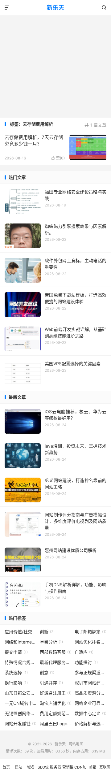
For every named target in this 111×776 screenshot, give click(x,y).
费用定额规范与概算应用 (56, 713)
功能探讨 (86, 662)
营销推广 (67, 770)
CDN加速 (80, 770)
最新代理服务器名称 (56, 662)
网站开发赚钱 (20, 723)
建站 (18, 767)
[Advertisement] (55, 59)
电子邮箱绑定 (90, 631)
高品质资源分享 (90, 693)
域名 (31, 767)
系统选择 (16, 672)
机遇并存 (51, 682)
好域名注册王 (56, 693)
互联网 (104, 767)
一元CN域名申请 (20, 703)
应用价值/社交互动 (20, 631)
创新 (47, 631)
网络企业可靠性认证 (90, 703)
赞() (58, 158)
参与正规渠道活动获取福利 (90, 672)
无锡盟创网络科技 (20, 713)
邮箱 (92, 767)
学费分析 (51, 641)
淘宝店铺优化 (56, 703)
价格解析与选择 (90, 723)
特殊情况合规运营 (20, 662)
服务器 (55, 767)
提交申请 (16, 652)
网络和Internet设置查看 (20, 641)
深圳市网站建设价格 (90, 682)
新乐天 (55, 7)
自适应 (84, 652)
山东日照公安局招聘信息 (20, 693)
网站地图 (75, 744)
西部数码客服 (56, 652)
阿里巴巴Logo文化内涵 (56, 723)
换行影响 (16, 682)
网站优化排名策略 (90, 641)
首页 (6, 767)
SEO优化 (43, 770)
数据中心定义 (90, 713)
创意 (47, 672)
